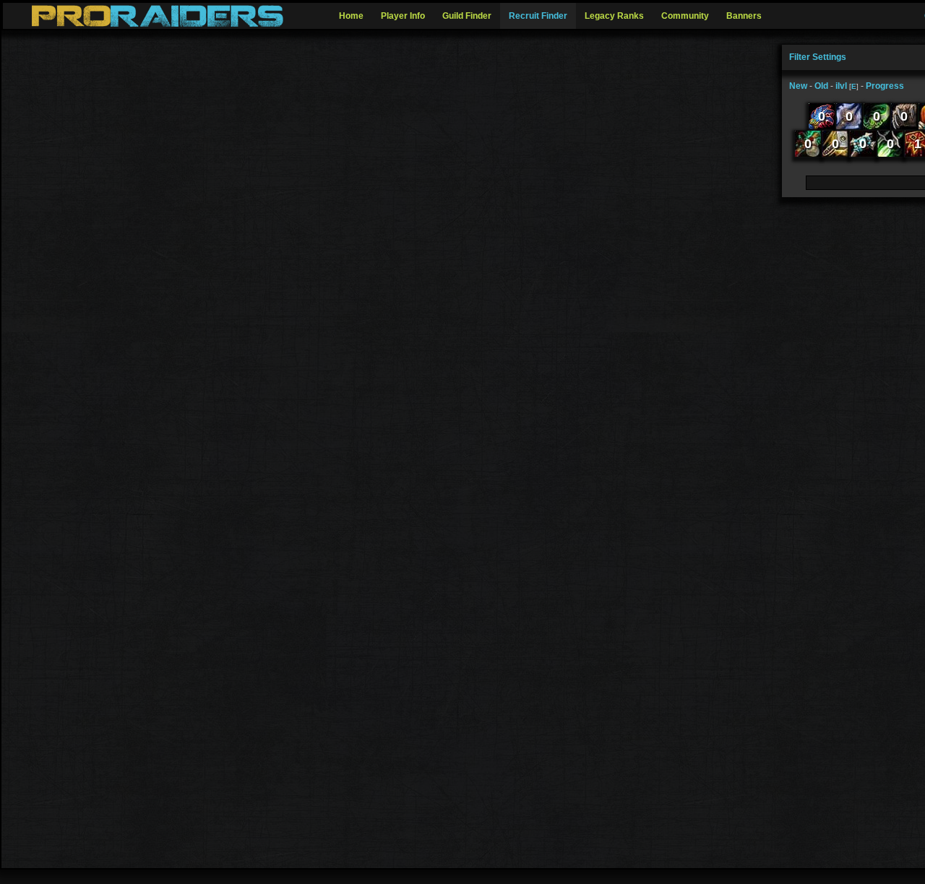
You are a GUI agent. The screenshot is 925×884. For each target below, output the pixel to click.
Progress (885, 86)
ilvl (841, 86)
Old (821, 86)
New (798, 86)
